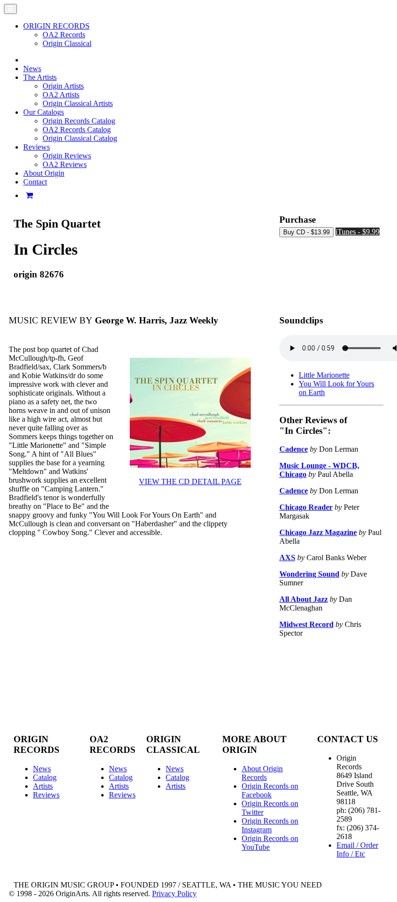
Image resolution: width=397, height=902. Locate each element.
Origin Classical (67, 43)
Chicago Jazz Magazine (318, 532)
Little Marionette (324, 375)
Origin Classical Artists (78, 103)
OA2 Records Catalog (77, 129)
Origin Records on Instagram (270, 825)
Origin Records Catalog (79, 121)
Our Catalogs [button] (43, 112)
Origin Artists (63, 86)
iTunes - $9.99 (358, 232)
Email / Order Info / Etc (357, 849)
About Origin (43, 173)
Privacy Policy (174, 893)
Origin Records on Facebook (270, 790)
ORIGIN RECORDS (56, 26)
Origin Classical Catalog (80, 138)
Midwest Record (306, 624)
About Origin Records (262, 772)
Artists (43, 786)
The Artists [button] (40, 77)
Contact (35, 182)
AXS (287, 557)
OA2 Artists (61, 95)
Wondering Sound (309, 574)
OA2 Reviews (65, 164)
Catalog (45, 777)
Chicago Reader (306, 507)
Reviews (46, 795)
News (32, 68)
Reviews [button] (36, 147)
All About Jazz (303, 599)
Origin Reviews (67, 156)
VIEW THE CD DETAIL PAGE (190, 481)
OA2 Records (64, 35)
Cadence (293, 449)
